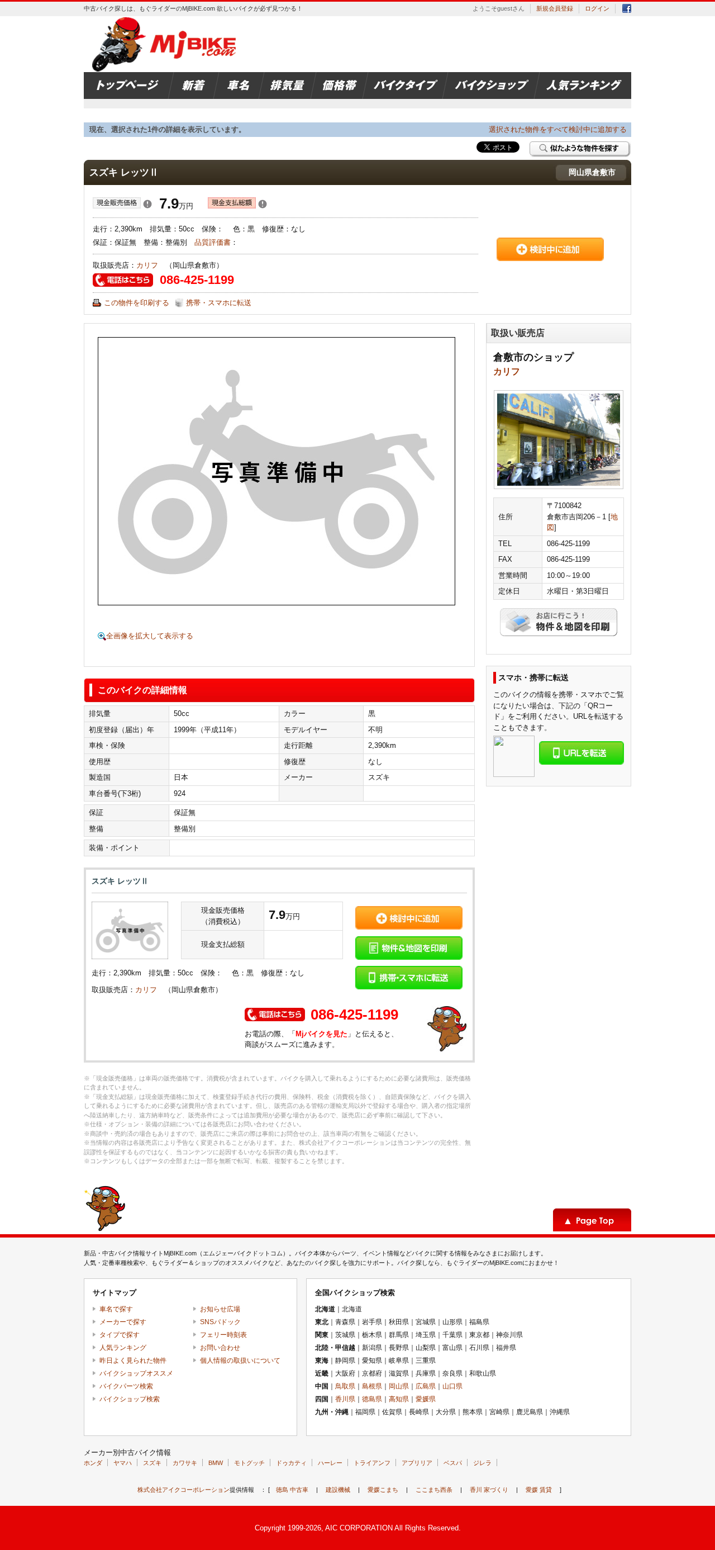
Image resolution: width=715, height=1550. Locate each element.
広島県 (426, 1386)
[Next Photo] (369, 471)
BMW (215, 1462)
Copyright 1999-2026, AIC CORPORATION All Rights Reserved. (358, 1528)
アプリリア (417, 1462)
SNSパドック (220, 1322)
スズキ (152, 1462)
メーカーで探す (122, 1322)
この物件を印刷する (136, 302)
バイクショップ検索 (129, 1399)
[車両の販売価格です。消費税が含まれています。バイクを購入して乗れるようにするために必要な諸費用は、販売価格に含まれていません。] (147, 206)
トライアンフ (372, 1462)
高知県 (399, 1399)
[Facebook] (626, 10)
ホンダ (93, 1462)
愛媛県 (426, 1399)
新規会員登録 (554, 8)
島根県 (372, 1386)
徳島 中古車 (292, 1489)
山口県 (452, 1386)
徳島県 (372, 1399)
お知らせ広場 (220, 1309)
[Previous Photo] (183, 471)
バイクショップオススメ (136, 1373)
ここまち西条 (434, 1489)
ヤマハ (122, 1462)
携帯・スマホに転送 (218, 302)
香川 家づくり (489, 1489)
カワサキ (185, 1462)
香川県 (345, 1399)
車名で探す (116, 1309)
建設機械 (338, 1489)
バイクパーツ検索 (126, 1386)
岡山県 (399, 1386)
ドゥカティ (291, 1462)
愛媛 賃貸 (539, 1489)
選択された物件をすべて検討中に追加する (558, 129)
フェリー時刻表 (223, 1335)
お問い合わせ (220, 1348)
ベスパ (453, 1462)
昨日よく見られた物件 (132, 1360)
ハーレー (330, 1462)
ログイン (597, 8)
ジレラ (482, 1462)
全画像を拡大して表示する (149, 636)
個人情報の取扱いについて (240, 1360)
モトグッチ (249, 1462)
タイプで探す (119, 1335)
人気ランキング (122, 1348)
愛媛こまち (383, 1489)
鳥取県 (345, 1386)
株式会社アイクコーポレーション (183, 1489)
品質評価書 (212, 242)
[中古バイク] (165, 44)
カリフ (150, 265)
